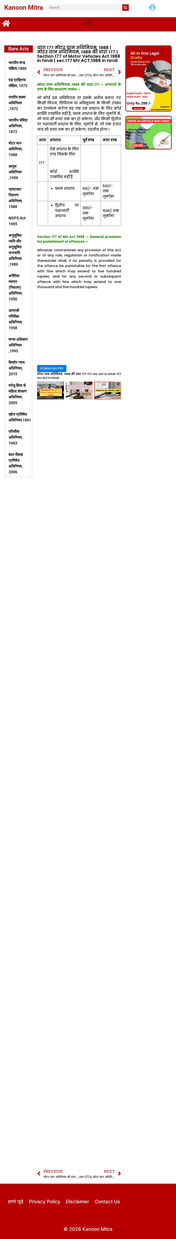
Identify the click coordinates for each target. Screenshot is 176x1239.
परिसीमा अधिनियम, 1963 (16, 437)
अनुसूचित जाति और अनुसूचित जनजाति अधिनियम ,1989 (15, 250)
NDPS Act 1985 (17, 221)
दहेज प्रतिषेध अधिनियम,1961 (20, 417)
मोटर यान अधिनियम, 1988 (16, 149)
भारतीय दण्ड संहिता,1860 (17, 65)
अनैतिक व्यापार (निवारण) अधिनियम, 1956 (16, 287)
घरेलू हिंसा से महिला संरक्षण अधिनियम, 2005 (18, 394)
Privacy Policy (44, 1201)
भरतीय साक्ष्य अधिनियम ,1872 (17, 103)
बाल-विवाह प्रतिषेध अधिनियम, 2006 (16, 463)
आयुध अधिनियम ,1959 (15, 172)
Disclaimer (77, 1201)
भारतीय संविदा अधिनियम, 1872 (18, 126)
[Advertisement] (79, 328)
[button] (88, 23)
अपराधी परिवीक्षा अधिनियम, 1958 (16, 319)
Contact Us (107, 1201)
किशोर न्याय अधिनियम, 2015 (17, 368)
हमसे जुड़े (15, 1201)
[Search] (125, 7)
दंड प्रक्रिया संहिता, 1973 (18, 83)
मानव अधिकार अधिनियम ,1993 (18, 345)
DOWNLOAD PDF (51, 368)
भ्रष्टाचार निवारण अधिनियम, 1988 (16, 198)
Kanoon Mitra (23, 7)
